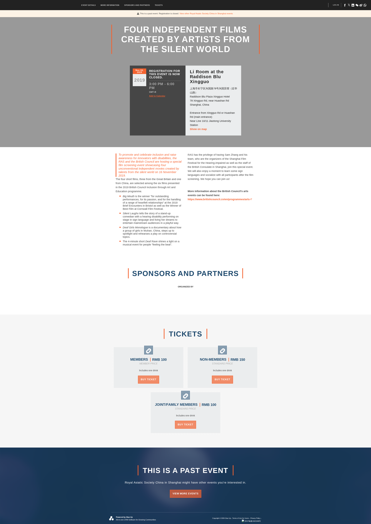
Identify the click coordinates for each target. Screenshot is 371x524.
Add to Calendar (157, 96)
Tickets (159, 5)
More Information (110, 5)
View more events (186, 493)
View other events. (206, 13)
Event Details (88, 5)
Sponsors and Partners (137, 5)
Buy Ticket (148, 379)
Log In (336, 5)
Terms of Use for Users (240, 518)
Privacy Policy (255, 518)
